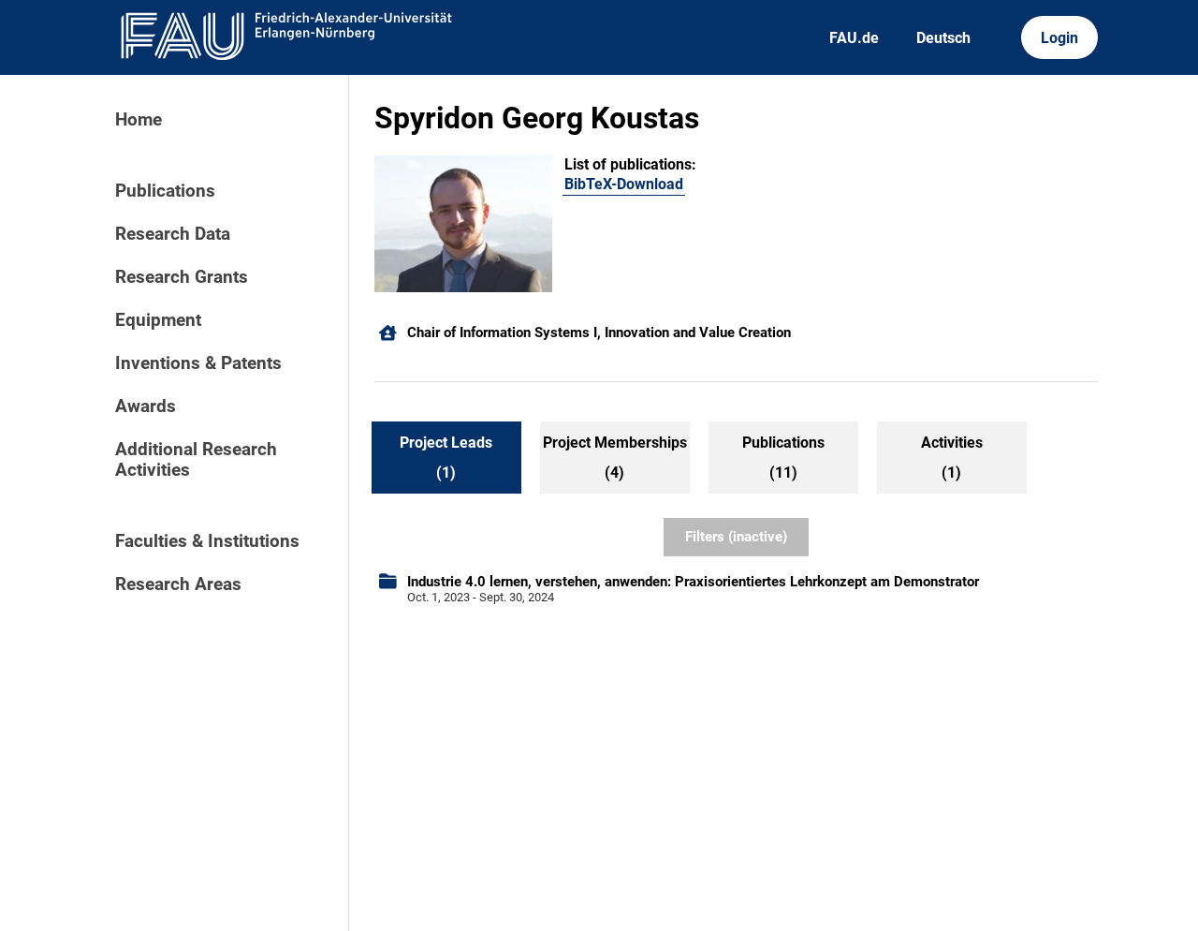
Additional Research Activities (196, 459)
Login (1059, 38)
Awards (145, 406)
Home (138, 120)
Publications (165, 191)
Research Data (172, 234)
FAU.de (854, 38)
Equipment (158, 320)
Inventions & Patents (198, 363)
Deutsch (943, 38)
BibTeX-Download (623, 184)
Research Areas (178, 584)
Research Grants (181, 277)
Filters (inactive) (736, 536)
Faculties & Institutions (207, 541)
